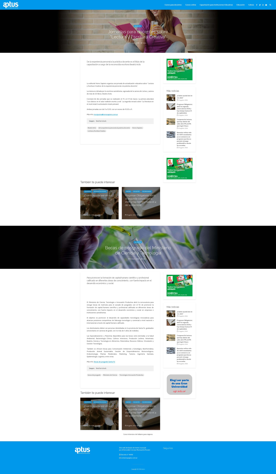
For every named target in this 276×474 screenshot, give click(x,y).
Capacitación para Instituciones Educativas (216, 5)
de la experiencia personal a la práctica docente (114, 128)
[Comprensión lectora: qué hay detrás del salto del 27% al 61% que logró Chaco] (171, 121)
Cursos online (190, 5)
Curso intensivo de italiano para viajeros (138, 434)
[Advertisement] (120, 73)
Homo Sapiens (137, 128)
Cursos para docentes (173, 5)
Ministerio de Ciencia (110, 375)
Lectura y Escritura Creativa (96, 131)
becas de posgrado (94, 375)
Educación (241, 5)
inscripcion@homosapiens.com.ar (106, 114)
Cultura (251, 5)
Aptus (143, 469)
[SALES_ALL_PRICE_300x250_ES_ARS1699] (179, 69)
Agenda (128, 191)
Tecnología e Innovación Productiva (131, 375)
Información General (100, 191)
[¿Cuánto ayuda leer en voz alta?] (99, 203)
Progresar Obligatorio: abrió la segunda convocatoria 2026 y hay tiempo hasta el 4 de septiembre (140, 200)
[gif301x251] (179, 384)
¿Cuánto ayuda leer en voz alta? (98, 197)
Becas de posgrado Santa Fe (104, 362)
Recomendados (146, 191)
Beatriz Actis (92, 128)
